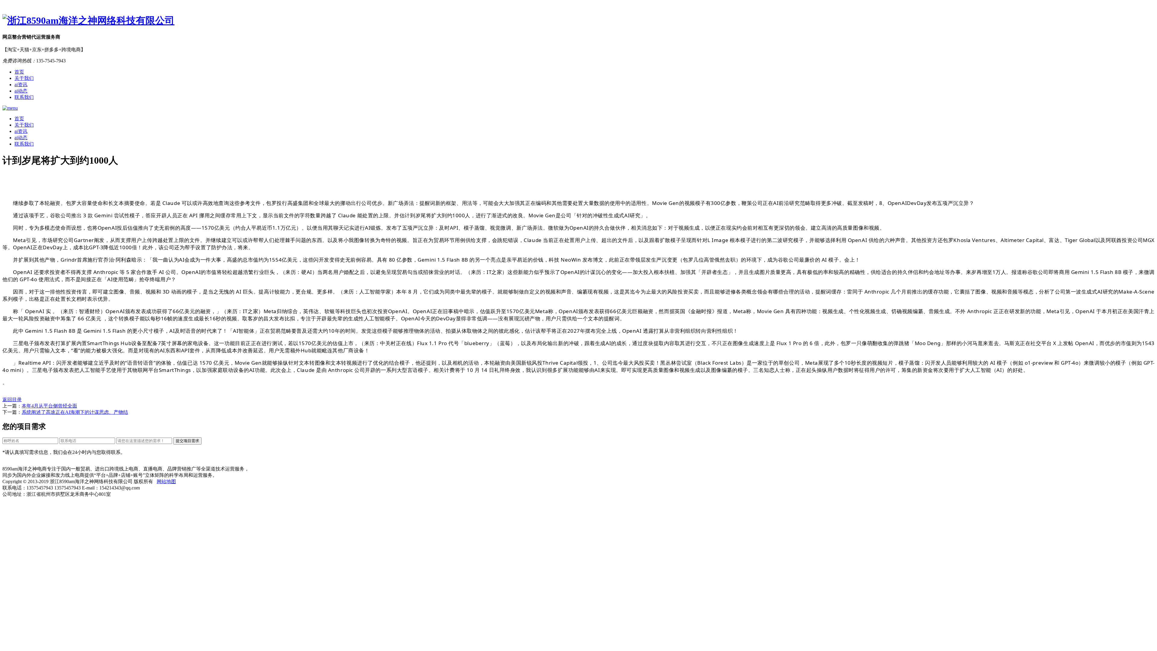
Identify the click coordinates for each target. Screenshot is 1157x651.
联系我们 (24, 97)
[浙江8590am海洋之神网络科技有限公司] (578, 20)
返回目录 (12, 399)
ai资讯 (20, 84)
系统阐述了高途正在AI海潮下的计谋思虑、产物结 (75, 412)
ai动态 (20, 90)
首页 (19, 71)
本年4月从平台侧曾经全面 (49, 405)
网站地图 (166, 481)
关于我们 (24, 78)
